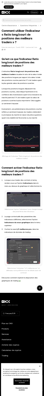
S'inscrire (34, 12)
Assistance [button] (6, 339)
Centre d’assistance (9, 25)
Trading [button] (5, 355)
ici (20, 281)
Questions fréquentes (28, 25)
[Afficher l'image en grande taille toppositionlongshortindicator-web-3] (23, 251)
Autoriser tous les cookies (22, 381)
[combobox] (23, 20)
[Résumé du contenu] (39, 288)
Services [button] (5, 334)
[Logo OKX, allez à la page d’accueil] (6, 12)
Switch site (8, 7)
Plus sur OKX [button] (7, 323)
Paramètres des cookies (22, 389)
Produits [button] (5, 329)
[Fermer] (40, 366)
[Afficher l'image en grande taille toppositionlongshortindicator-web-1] (22, 138)
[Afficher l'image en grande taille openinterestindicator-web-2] (23, 198)
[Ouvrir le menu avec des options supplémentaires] (41, 12)
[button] (28, 12)
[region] (21, 379)
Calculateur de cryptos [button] (11, 350)
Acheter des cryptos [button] (10, 345)
